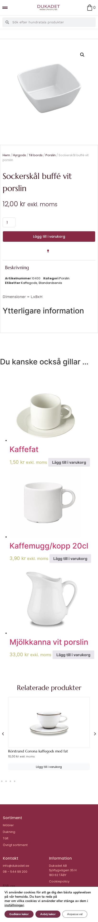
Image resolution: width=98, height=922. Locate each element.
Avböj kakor (48, 914)
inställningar (14, 905)
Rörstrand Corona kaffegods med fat (38, 751)
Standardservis (50, 283)
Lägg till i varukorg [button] (69, 462)
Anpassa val (75, 914)
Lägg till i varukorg (49, 236)
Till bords (36, 155)
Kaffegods (29, 283)
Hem (6, 155)
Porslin (50, 155)
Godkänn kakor (19, 914)
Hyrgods (19, 155)
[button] (82, 54)
